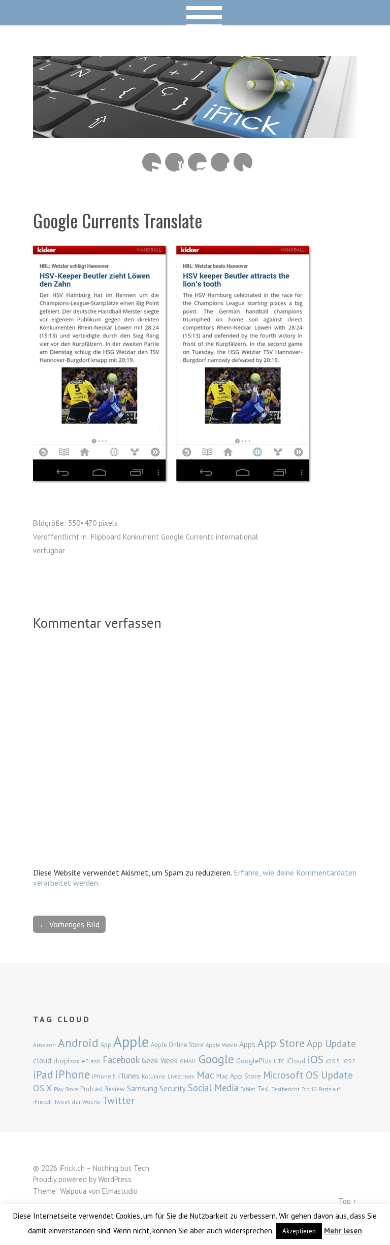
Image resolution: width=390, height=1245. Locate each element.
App (106, 1044)
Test (263, 1089)
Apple (131, 1041)
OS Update (329, 1075)
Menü (195, 12)
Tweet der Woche (77, 1101)
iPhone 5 (104, 1076)
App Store (281, 1043)
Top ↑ (348, 1201)
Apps (247, 1044)
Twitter (243, 162)
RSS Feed (151, 162)
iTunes (129, 1075)
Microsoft (283, 1075)
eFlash (91, 1061)
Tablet (247, 1089)
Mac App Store (238, 1076)
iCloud (295, 1060)
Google (216, 1059)
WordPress (115, 1179)
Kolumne (154, 1076)
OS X (42, 1088)
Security (172, 1088)
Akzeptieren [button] (299, 1231)
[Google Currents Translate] (172, 481)
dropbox (66, 1060)
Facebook (220, 162)
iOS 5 (333, 1061)
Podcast (91, 1088)
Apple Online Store (177, 1044)
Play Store (66, 1089)
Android (78, 1042)
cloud (42, 1060)
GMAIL (188, 1061)
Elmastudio (120, 1191)
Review (115, 1089)
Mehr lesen (343, 1230)
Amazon (44, 1045)
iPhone (72, 1074)
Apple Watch (221, 1045)
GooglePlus (254, 1060)
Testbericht (285, 1089)
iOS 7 (348, 1061)
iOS (315, 1059)
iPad (43, 1074)
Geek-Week (160, 1060)
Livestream (181, 1076)
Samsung (142, 1088)
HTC (279, 1061)
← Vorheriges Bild (69, 924)
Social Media (213, 1088)
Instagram (197, 162)
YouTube (174, 162)
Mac (205, 1074)
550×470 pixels (93, 523)
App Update (331, 1043)
